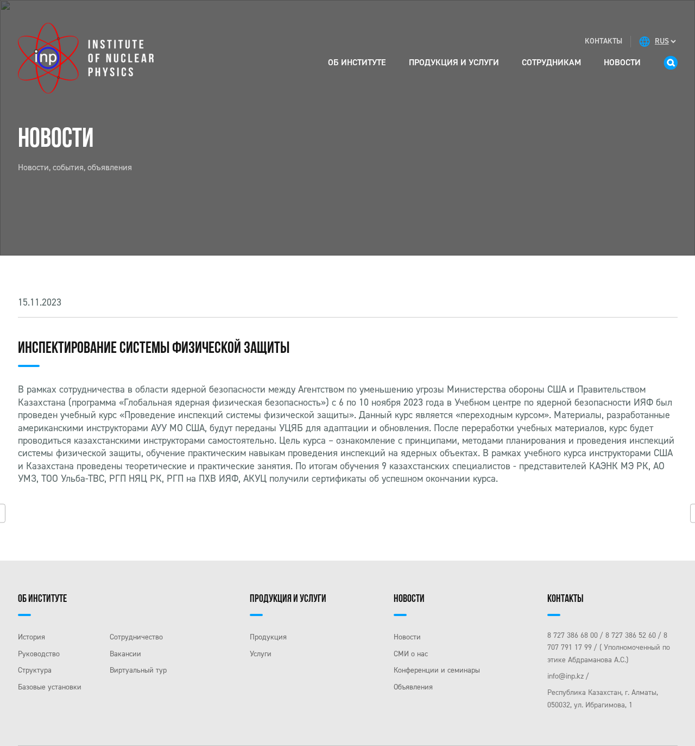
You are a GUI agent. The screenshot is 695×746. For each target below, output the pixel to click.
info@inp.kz (565, 676)
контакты (603, 41)
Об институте (357, 62)
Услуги (260, 654)
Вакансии (125, 654)
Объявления (413, 687)
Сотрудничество (136, 637)
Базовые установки (49, 687)
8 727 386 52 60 (630, 635)
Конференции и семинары (437, 670)
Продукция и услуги (454, 62)
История (31, 637)
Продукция (268, 637)
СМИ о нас (411, 654)
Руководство (39, 654)
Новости (622, 62)
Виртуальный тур (138, 670)
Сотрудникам (551, 62)
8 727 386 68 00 (572, 635)
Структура (35, 670)
